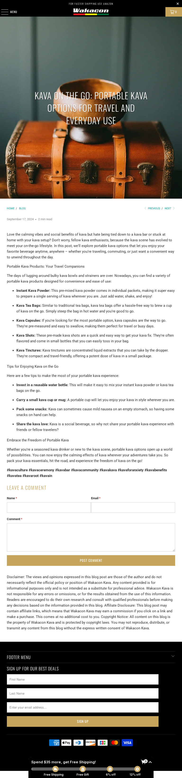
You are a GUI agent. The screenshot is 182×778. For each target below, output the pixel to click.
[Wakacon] (91, 12)
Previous (153, 208)
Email (95, 498)
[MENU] (2, 12)
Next (168, 208)
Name (12, 498)
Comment (14, 519)
